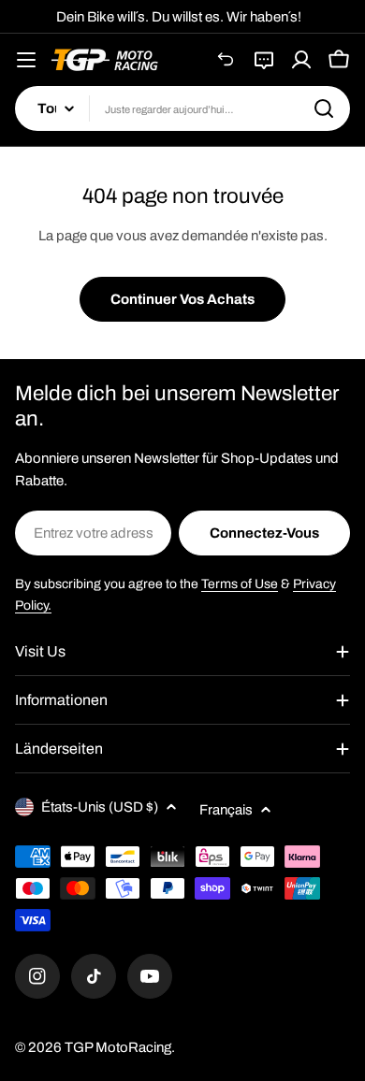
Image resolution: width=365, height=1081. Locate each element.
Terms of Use (239, 584)
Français (226, 809)
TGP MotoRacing (118, 1047)
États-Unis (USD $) (99, 807)
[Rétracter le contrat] (226, 60)
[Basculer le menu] (26, 60)
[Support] (264, 60)
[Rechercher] (324, 108)
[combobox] (182, 108)
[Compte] (301, 60)
